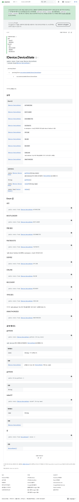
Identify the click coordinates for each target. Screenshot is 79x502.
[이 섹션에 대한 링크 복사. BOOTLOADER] (18, 216)
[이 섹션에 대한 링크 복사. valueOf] (13, 395)
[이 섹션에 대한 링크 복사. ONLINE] (14, 270)
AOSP (8, 32)
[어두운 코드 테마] (71, 208)
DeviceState (47, 176)
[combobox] (48, 1)
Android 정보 (5, 498)
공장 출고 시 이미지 (6, 487)
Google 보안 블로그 (32, 485)
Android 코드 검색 (25, 2)
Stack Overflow (57, 487)
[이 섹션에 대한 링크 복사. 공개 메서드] (17, 326)
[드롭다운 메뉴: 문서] (17, 2)
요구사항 (4, 480)
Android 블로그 (31, 482)
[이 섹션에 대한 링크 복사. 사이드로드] (15, 295)
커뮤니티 (12, 498)
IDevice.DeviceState (22, 63)
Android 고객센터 (57, 477)
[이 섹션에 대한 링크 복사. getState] (14, 331)
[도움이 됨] (69, 32)
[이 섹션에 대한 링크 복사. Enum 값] (15, 199)
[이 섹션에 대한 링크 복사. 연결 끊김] (14, 228)
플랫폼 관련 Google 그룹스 (34, 487)
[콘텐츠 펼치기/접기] (16, 37)
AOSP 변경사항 (66, 13)
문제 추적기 (56, 490)
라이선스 (23, 498)
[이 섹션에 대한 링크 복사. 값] (9, 431)
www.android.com (57, 482)
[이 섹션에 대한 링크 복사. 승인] (10, 203)
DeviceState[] (25, 437)
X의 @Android (31, 477)
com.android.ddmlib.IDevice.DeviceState (30, 72)
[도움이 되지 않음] (71, 32)
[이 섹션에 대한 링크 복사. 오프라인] (13, 257)
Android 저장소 (5, 477)
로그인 (75, 2)
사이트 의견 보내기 (40, 498)
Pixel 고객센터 (56, 480)
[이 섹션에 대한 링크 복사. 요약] (11, 95)
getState (27, 173)
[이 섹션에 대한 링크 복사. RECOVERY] (16, 282)
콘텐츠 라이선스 (26, 464)
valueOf (27, 184)
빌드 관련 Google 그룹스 (33, 490)
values (26, 189)
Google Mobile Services (59, 485)
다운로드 (4, 482)
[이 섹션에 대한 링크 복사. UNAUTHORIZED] (20, 312)
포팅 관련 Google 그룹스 (33, 492)
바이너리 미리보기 (6, 485)
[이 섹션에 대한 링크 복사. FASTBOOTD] (17, 241)
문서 (14, 2)
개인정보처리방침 (31, 498)
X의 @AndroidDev (32, 480)
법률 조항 (17, 498)
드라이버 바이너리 (6, 490)
